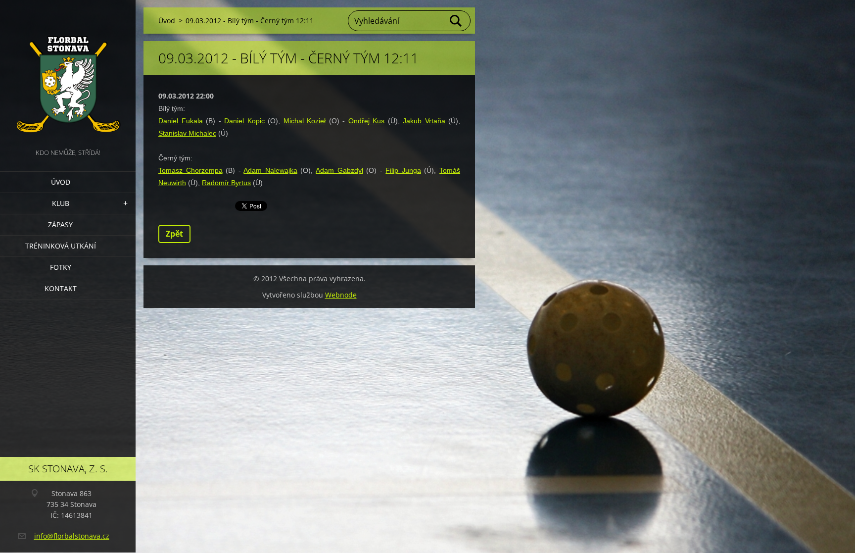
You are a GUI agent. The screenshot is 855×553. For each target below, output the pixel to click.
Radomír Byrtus (226, 183)
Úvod (60, 182)
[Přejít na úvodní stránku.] (68, 73)
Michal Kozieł (305, 121)
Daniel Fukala (180, 121)
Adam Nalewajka (270, 170)
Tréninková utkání (60, 246)
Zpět (174, 233)
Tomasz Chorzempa (190, 170)
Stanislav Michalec (187, 133)
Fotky (60, 267)
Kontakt (61, 288)
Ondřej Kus (366, 121)
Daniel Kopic (244, 121)
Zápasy (60, 224)
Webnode (341, 295)
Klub (60, 203)
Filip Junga (403, 170)
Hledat (456, 20)
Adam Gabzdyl (339, 170)
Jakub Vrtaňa (424, 121)
